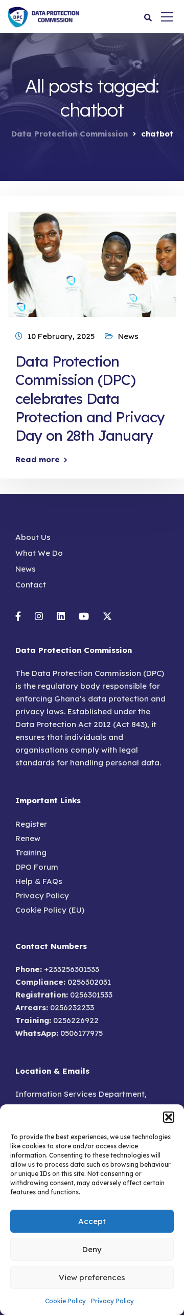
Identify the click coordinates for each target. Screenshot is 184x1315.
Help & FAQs (38, 881)
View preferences (92, 1277)
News (128, 336)
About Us (33, 537)
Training (31, 852)
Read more (37, 459)
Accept (92, 1221)
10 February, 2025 (61, 336)
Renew (27, 838)
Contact (30, 585)
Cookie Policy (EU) (49, 910)
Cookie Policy (65, 1301)
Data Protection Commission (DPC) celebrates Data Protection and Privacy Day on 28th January (90, 398)
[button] (169, 1117)
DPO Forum (36, 867)
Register (31, 824)
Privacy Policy (112, 1301)
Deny (92, 1249)
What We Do (39, 553)
